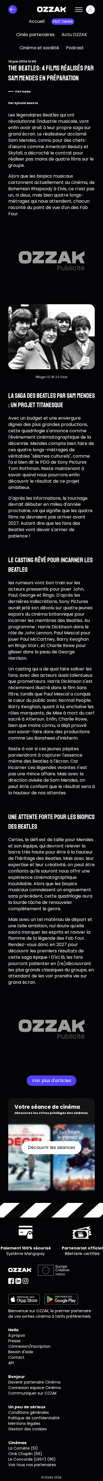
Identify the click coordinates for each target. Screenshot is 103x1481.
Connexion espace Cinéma (34, 1387)
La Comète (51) (23, 1448)
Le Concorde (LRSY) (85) (32, 1459)
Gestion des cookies (27, 1429)
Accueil (36, 21)
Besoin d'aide (20, 1352)
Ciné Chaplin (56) (25, 1453)
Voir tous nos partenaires (32, 1465)
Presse (14, 1341)
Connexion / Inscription (90, 9)
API (11, 1363)
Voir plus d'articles (51, 1080)
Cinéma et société (39, 48)
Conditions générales (28, 1412)
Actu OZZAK (74, 34)
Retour (12, 9)
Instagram (25, 1281)
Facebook (11, 1281)
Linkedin (18, 1281)
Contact (16, 1357)
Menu (78, 9)
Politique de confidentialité (34, 1418)
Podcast (75, 48)
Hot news (63, 21)
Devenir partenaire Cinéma (34, 1382)
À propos (16, 1335)
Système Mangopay (25, 1253)
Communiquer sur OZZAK (32, 1393)
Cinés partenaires (35, 34)
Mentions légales (24, 1423)
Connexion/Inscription (29, 1346)
